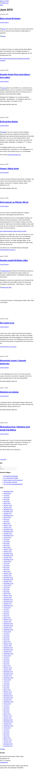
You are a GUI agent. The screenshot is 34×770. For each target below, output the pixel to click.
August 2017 (7, 607)
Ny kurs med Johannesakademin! (13, 484)
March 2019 (6, 571)
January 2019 (7, 575)
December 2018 (8, 577)
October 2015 (7, 651)
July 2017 (6, 609)
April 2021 (6, 521)
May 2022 (6, 499)
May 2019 (6, 567)
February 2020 (7, 549)
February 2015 (7, 667)
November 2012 (8, 721)
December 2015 (8, 647)
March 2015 (6, 665)
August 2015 (7, 655)
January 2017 (7, 621)
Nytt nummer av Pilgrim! (10, 482)
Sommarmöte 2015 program (8, 346)
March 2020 (7, 547)
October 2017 (7, 603)
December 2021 (8, 509)
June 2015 (6, 659)
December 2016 (8, 623)
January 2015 (7, 669)
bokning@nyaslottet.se (14, 154)
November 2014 (8, 673)
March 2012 (6, 738)
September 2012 (8, 725)
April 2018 (6, 591)
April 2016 (6, 639)
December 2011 (8, 744)
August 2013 (7, 703)
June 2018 (6, 587)
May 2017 (6, 613)
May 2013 (6, 709)
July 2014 (6, 681)
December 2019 (8, 553)
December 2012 (8, 720)
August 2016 (7, 631)
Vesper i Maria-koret (9, 168)
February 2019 (7, 573)
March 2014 (6, 689)
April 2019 (6, 569)
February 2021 (7, 525)
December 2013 (8, 695)
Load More (3, 459)
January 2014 (7, 693)
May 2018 (6, 589)
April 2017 (6, 615)
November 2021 (8, 511)
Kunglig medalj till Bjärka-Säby (14, 260)
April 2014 (6, 687)
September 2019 (8, 559)
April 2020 (6, 545)
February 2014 (7, 691)
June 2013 (6, 707)
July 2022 (6, 495)
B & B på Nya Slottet (9, 121)
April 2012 (6, 736)
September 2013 (8, 701)
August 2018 (7, 585)
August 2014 (7, 679)
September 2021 (8, 515)
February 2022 (7, 505)
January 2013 (7, 718)
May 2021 (6, 519)
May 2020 (6, 543)
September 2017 (8, 605)
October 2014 (7, 675)
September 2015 (8, 653)
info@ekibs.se (4, 762)
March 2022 (7, 503)
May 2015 (6, 661)
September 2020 (8, 535)
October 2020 (7, 533)
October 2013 (7, 699)
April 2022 (6, 501)
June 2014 (6, 683)
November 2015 (8, 649)
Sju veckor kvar (7, 323)
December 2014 (8, 671)
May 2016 (6, 637)
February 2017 (7, 619)
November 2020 (8, 531)
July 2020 (6, 539)
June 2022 (6, 497)
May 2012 (6, 734)
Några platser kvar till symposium (13, 480)
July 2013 (6, 705)
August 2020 (7, 537)
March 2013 (6, 714)
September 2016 (8, 629)
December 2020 (8, 529)
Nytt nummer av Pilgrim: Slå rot (14, 202)
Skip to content (4, 1)
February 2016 (7, 643)
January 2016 (7, 645)
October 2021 (7, 513)
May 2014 (6, 685)
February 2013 (7, 716)
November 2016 (8, 625)
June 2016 (6, 635)
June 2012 (6, 732)
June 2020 (6, 541)
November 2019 (8, 555)
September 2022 (8, 491)
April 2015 (6, 663)
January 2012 (7, 742)
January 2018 (7, 597)
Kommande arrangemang (10, 476)
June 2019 (6, 565)
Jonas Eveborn (4, 22)
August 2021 (7, 517)
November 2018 (8, 579)
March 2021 (6, 523)
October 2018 (7, 581)
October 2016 (7, 627)
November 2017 (8, 601)
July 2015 (6, 657)
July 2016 (6, 633)
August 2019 (7, 561)
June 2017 (6, 611)
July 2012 (6, 729)
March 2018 (6, 593)
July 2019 (6, 563)
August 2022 (7, 493)
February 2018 (7, 595)
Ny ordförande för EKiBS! (10, 478)
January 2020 (7, 551)
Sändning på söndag (9, 392)
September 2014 (8, 677)
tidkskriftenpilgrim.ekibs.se (7, 249)
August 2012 (7, 727)
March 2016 (6, 641)
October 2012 (7, 723)
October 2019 (7, 557)
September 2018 (8, 583)
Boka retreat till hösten (10, 18)
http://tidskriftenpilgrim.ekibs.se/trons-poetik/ (13, 231)
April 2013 (6, 711)
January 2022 (7, 507)
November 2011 (8, 746)
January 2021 (7, 527)
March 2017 (6, 617)
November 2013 (8, 697)
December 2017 (8, 599)
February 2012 (7, 740)
